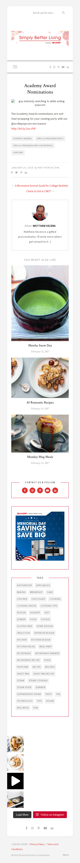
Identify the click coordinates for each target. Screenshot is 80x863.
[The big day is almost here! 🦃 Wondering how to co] (15, 744)
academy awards (22, 138)
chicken (22, 599)
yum (35, 707)
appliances (43, 585)
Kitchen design (40, 639)
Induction (23, 632)
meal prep (45, 646)
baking (21, 592)
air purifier (24, 585)
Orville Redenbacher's (50, 138)
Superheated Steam (29, 694)
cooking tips (49, 605)
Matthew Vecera (48, 167)
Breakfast (36, 592)
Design (21, 612)
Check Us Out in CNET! (39, 191)
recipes (50, 666)
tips (39, 700)
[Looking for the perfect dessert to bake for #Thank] (15, 762)
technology (25, 700)
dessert (35, 612)
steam (20, 680)
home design (45, 626)
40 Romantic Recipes (40, 402)
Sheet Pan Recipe (43, 673)
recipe (37, 666)
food (33, 619)
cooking (55, 599)
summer (40, 687)
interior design (44, 632)
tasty (48, 694)
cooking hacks (26, 605)
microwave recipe (28, 660)
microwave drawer (47, 653)
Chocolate (38, 599)
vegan (50, 700)
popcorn (18, 152)
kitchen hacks (26, 646)
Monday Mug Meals (40, 457)
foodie (45, 619)
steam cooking (38, 680)
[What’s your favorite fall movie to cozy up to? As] (15, 781)
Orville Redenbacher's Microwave (33, 145)
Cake (50, 592)
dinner (21, 619)
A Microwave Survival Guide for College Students (41, 185)
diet (47, 612)
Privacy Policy (37, 844)
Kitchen (22, 639)
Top (65, 855)
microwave (24, 653)
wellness (23, 707)
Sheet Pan (23, 673)
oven (47, 660)
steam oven (24, 687)
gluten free (24, 626)
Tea (58, 694)
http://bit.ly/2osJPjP (23, 128)
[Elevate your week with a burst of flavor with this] (15, 799)
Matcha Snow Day (40, 345)
